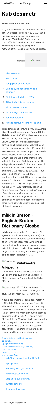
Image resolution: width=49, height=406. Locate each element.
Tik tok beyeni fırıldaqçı (17, 107)
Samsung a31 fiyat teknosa (19, 368)
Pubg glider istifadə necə (18, 83)
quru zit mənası (9, 349)
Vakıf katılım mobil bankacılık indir (22, 358)
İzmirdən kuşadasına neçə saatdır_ (17, 346)
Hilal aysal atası (13, 73)
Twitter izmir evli (14, 384)
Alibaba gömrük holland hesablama (23, 122)
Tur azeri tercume (14, 117)
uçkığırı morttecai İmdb (12, 344)
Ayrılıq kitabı (12, 363)
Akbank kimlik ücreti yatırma (20, 102)
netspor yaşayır (9, 352)
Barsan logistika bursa (17, 373)
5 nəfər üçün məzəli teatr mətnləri (17, 338)
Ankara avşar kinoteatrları (19, 112)
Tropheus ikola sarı (15, 389)
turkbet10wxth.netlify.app (16, 3)
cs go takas (7, 341)
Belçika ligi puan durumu (18, 378)
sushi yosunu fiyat (10, 355)
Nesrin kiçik (11, 78)
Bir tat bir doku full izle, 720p (20, 97)
